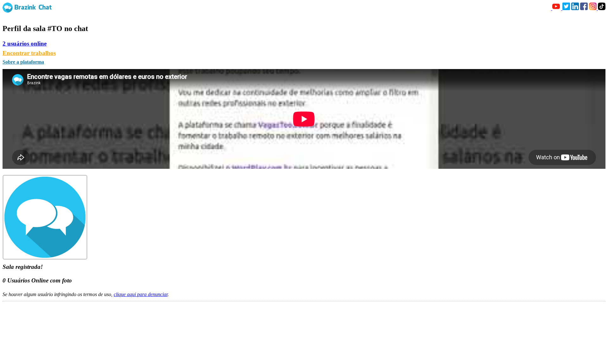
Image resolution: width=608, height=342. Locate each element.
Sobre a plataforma (23, 62)
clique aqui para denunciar (141, 294)
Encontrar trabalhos (29, 53)
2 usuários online (25, 43)
